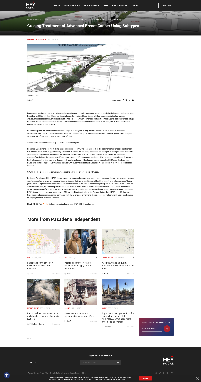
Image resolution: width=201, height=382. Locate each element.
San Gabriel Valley (51, 19)
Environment (107, 258)
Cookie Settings (75, 373)
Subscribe (166, 6)
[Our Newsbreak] (172, 373)
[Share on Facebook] (123, 100)
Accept (145, 378)
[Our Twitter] (160, 373)
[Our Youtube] (167, 373)
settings (129, 377)
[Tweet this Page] (126, 100)
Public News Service (37, 324)
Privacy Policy (44, 373)
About (135, 5)
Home (29, 19)
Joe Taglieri (108, 327)
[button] (7, 375)
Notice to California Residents (59, 373)
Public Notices (119, 5)
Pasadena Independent (67, 19)
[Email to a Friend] (132, 100)
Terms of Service (33, 373)
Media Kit (33, 362)
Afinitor (46, 204)
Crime (104, 308)
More (29, 339)
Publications (90, 5)
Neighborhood (71, 5)
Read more (56, 273)
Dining (67, 308)
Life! (105, 5)
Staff (31, 100)
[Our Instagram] (156, 373)
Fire (29, 258)
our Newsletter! (156, 323)
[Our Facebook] (163, 373)
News (56, 5)
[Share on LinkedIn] (129, 100)
